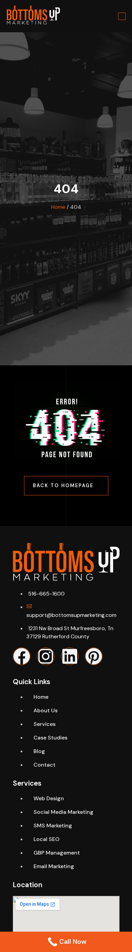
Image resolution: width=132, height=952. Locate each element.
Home (58, 206)
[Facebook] (21, 656)
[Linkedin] (70, 656)
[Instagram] (45, 656)
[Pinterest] (94, 656)
